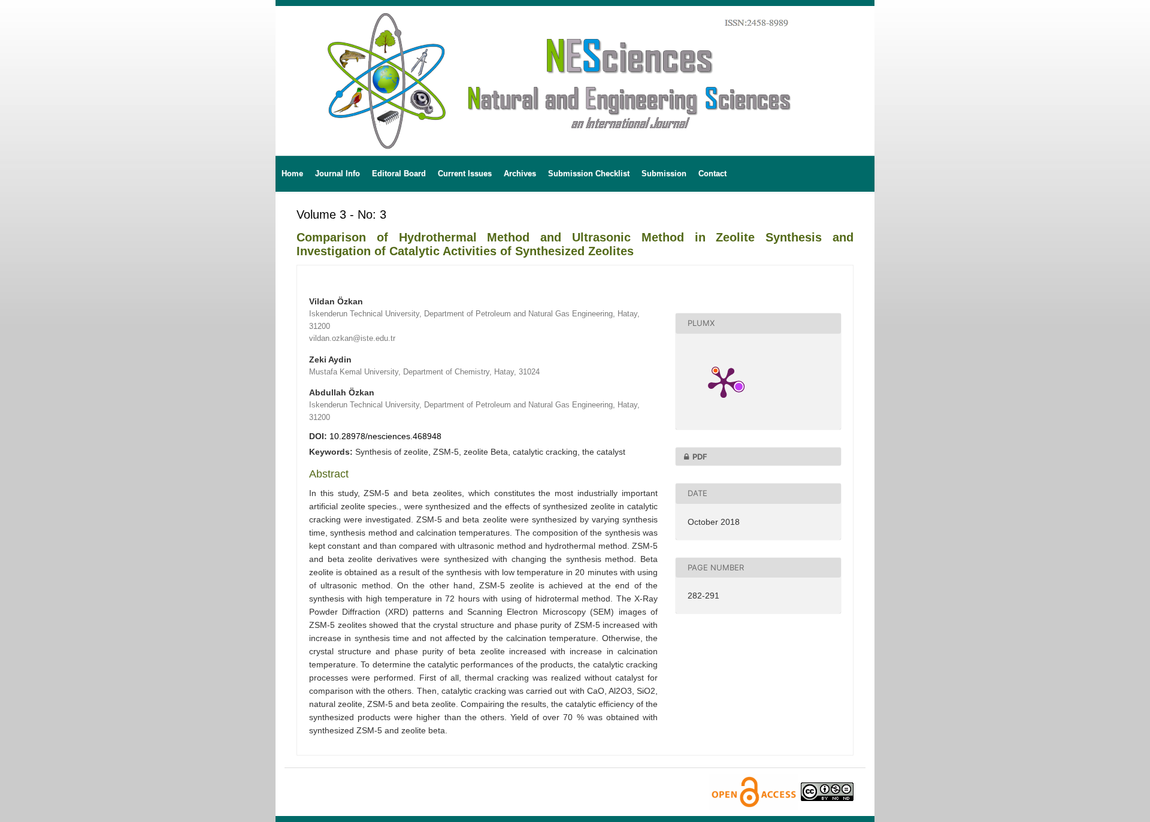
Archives (520, 173)
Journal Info (337, 173)
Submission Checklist (589, 173)
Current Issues (465, 173)
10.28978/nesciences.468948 (385, 436)
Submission (663, 173)
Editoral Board (399, 173)
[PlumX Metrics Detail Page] (723, 382)
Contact (712, 173)
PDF (699, 456)
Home (292, 173)
